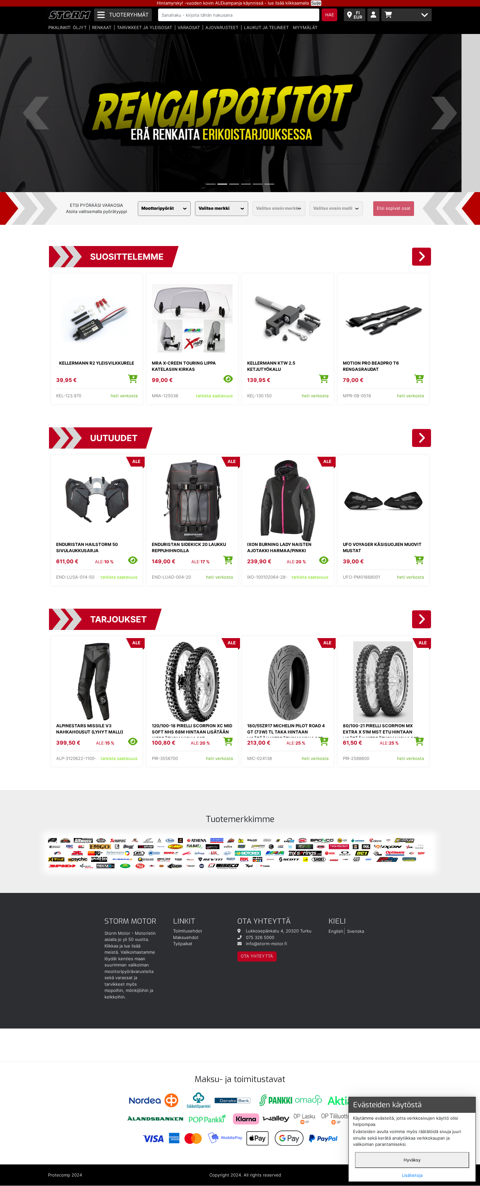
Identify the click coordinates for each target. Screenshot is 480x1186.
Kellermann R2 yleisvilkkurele (96, 363)
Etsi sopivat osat (393, 208)
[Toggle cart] (406, 14)
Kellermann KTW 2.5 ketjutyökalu (271, 366)
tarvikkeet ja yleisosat (144, 27)
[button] (36, 113)
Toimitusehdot (187, 930)
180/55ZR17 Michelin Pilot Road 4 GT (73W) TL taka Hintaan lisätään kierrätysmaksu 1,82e (286, 732)
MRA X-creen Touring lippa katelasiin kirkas (184, 366)
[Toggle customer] (373, 14)
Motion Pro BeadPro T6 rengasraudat (371, 366)
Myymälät (305, 27)
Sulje (316, 3)
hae (329, 14)
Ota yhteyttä (257, 956)
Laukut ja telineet (266, 27)
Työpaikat (182, 943)
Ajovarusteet (221, 27)
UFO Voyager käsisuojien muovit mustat (382, 547)
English (335, 930)
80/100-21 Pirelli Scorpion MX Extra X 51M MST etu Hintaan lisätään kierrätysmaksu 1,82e (381, 732)
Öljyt (80, 27)
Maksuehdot (186, 937)
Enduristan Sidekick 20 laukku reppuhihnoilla (189, 547)
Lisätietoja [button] (412, 1175)
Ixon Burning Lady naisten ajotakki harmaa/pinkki (279, 547)
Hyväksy (412, 1159)
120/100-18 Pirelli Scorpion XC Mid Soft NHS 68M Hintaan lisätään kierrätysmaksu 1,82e (192, 732)
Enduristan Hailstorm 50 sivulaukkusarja (87, 547)
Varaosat (189, 27)
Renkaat (101, 27)
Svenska (355, 930)
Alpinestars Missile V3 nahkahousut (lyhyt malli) (89, 729)
